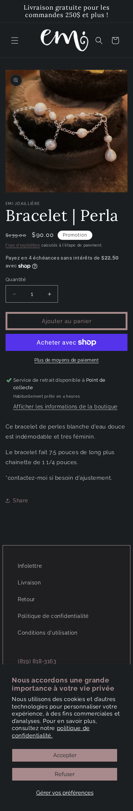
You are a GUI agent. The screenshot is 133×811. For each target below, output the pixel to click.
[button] (15, 40)
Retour (26, 599)
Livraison (29, 583)
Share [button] (20, 501)
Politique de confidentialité (53, 616)
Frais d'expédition (23, 245)
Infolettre (30, 566)
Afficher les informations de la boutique (65, 407)
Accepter (64, 755)
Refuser (65, 774)
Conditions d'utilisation (47, 633)
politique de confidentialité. (51, 732)
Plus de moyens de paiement (66, 360)
